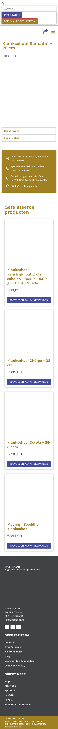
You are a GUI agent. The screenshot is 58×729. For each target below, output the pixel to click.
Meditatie (10, 685)
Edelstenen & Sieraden (18, 704)
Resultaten (12, 15)
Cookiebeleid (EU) (15, 665)
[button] (53, 32)
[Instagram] (13, 627)
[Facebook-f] (7, 627)
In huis (9, 699)
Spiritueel (10, 690)
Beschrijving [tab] (11, 130)
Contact (9, 642)
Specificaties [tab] (11, 137)
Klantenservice (14, 651)
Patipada (12, 566)
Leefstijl (9, 695)
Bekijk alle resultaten (19, 21)
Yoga (7, 681)
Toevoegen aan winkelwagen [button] (29, 300)
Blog (7, 656)
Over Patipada (13, 646)
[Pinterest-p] (18, 627)
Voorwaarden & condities (19, 660)
